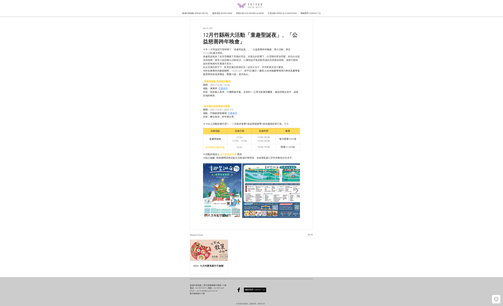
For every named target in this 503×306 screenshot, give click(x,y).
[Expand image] (222, 190)
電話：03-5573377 (198, 288)
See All (310, 235)
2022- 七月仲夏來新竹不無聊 (208, 266)
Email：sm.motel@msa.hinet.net (204, 291)
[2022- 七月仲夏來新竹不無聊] (209, 250)
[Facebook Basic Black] (238, 290)
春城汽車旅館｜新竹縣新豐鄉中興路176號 (208, 285)
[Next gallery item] (296, 190)
